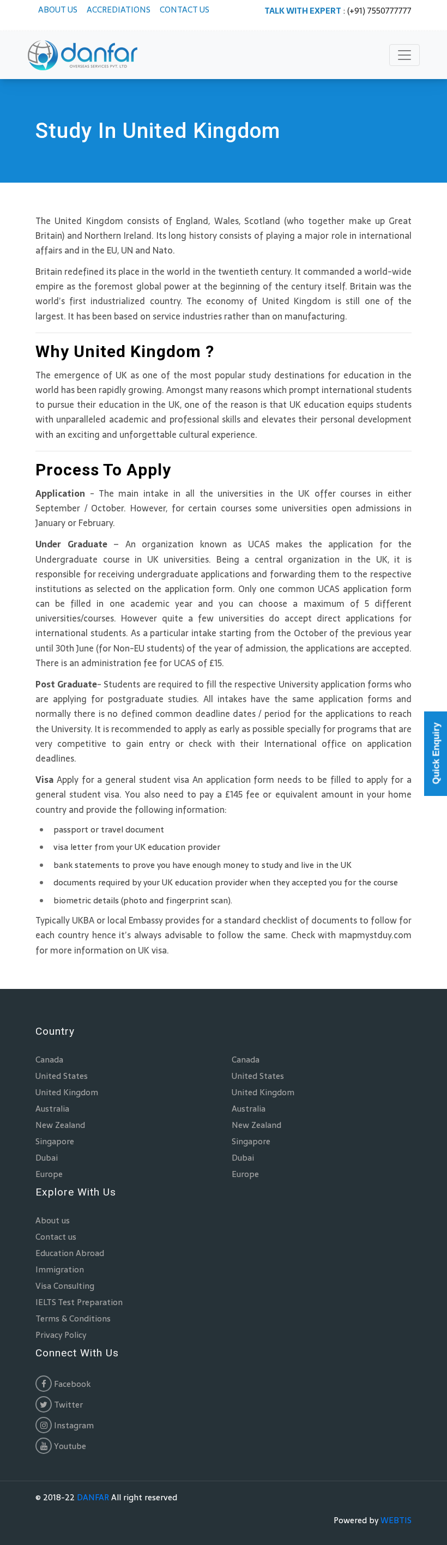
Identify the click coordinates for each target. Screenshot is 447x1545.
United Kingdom (66, 1092)
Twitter (67, 1404)
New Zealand (60, 1125)
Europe (49, 1174)
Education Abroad (69, 1253)
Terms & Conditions (73, 1318)
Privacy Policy (60, 1335)
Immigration (59, 1269)
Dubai (46, 1157)
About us (57, 9)
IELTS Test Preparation (79, 1302)
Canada (49, 1059)
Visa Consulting (64, 1286)
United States (61, 1076)
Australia (52, 1108)
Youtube (69, 1446)
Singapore (54, 1141)
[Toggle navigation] (404, 55)
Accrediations (118, 9)
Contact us (184, 9)
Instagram (73, 1425)
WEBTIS (396, 1520)
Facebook (71, 1384)
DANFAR (93, 1497)
